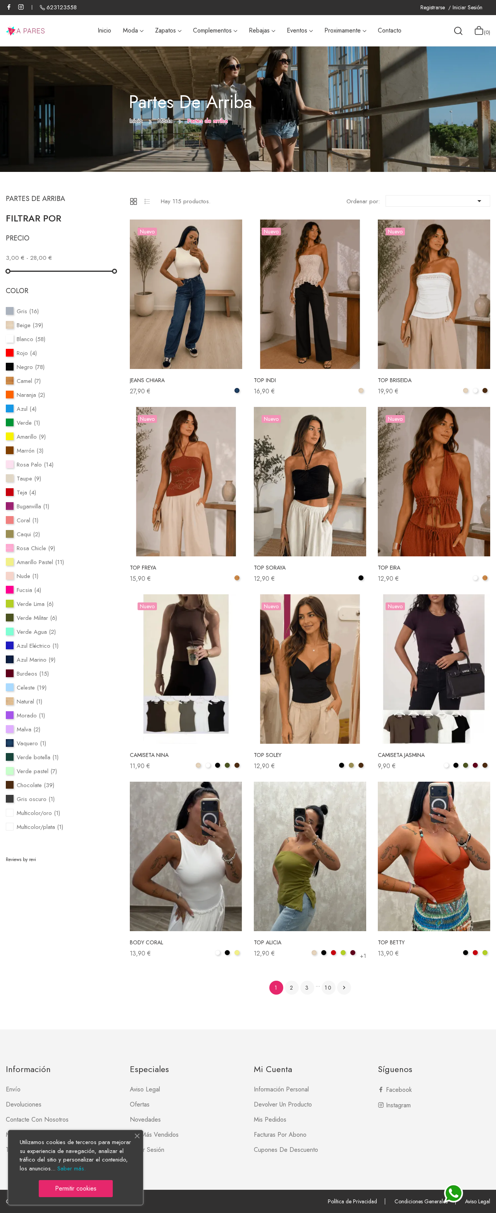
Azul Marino (36, 659)
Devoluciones (23, 1104)
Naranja (31, 395)
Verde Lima (35, 604)
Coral (27, 520)
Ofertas (140, 1104)
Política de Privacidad (352, 1201)
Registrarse (433, 7)
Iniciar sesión (147, 1149)
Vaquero (31, 743)
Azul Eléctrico (38, 646)
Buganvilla (33, 506)
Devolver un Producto (283, 1104)
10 (328, 988)
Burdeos (33, 673)
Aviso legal (145, 1089)
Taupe (29, 478)
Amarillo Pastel (40, 562)
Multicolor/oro (38, 813)
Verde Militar (37, 618)
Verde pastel (37, 771)
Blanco (31, 339)
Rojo (27, 353)
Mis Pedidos (270, 1119)
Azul (26, 409)
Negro (31, 367)
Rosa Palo (35, 464)
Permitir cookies (75, 1188)
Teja (26, 492)
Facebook (9, 7)
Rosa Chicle (36, 548)
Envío (13, 1089)
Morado (31, 715)
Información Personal (281, 1089)
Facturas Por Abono (280, 1134)
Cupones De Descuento (286, 1149)
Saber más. (71, 1168)
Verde (28, 423)
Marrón (30, 450)
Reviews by (21, 859)
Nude (27, 576)
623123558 (61, 7)
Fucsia (29, 590)
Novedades (145, 1119)
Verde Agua (36, 632)
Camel (29, 381)
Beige (30, 325)
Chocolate (35, 785)
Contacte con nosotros (37, 1119)
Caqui (28, 534)
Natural (29, 701)
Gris (28, 311)
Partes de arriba (35, 198)
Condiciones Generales (421, 1201)
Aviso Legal (477, 1201)
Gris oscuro (36, 799)
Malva (28, 729)
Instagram (21, 7)
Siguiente (344, 987)
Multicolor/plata (40, 827)
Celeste (31, 687)
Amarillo (31, 436)
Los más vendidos (154, 1134)
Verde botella (38, 757)
